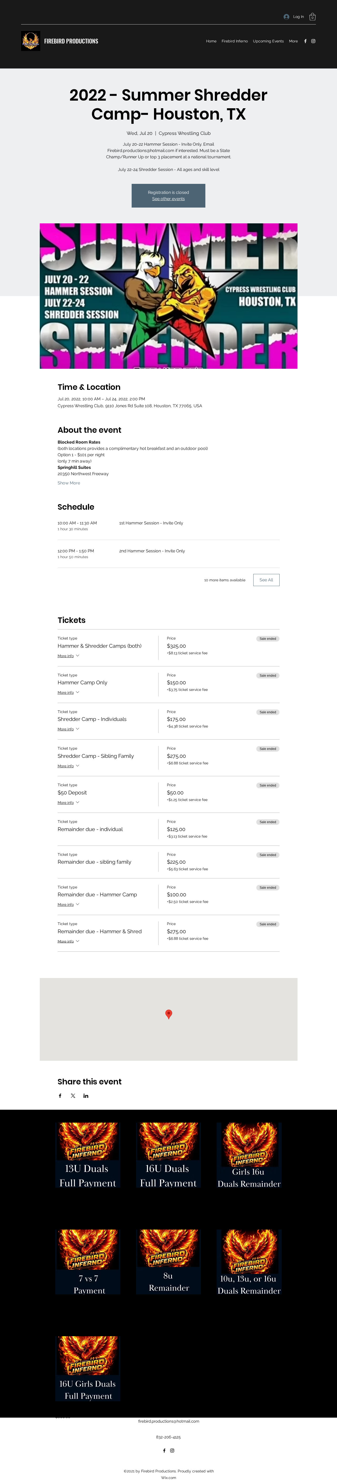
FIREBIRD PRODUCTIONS (71, 41)
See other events (168, 198)
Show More (69, 482)
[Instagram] (313, 41)
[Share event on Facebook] (60, 1096)
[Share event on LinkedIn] (85, 1096)
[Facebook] (305, 41)
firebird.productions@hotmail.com (168, 1421)
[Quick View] (87, 1155)
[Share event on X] (73, 1096)
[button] (312, 17)
